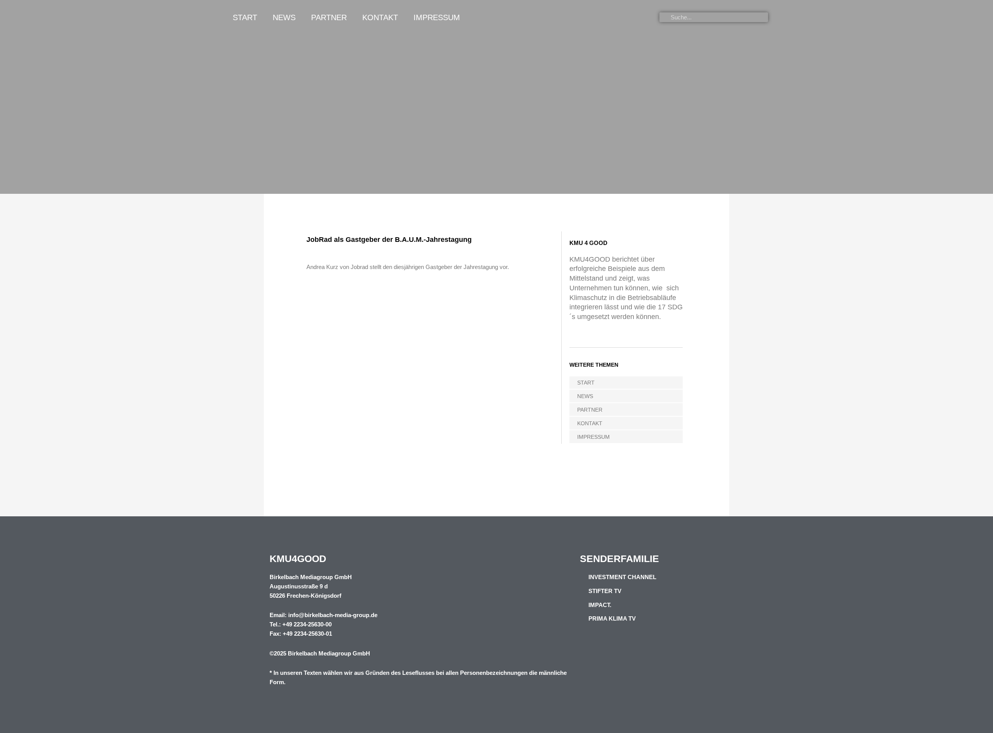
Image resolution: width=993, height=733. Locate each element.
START (245, 17)
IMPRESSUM (436, 17)
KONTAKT (380, 17)
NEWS (284, 17)
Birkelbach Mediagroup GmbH (329, 653)
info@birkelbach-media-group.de (332, 615)
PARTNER (329, 17)
